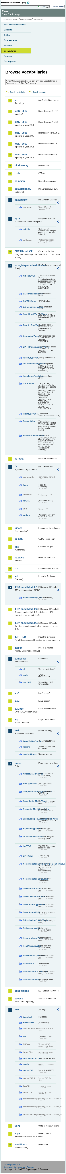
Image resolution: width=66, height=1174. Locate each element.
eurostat (19, 458)
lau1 (17, 693)
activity (26, 229)
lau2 (17, 701)
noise (18, 763)
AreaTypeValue (30, 783)
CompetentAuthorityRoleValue (30, 791)
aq (16, 100)
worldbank (21, 1144)
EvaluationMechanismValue (30, 809)
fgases (18, 528)
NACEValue (28, 383)
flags (25, 485)
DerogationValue (30, 336)
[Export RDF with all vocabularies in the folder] (58, 203)
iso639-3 (27, 846)
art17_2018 (21, 154)
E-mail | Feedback (12, 1164)
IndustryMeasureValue (30, 836)
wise (17, 1133)
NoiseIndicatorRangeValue (30, 879)
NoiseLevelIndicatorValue (30, 896)
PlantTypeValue (30, 414)
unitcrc (26, 515)
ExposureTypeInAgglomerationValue (30, 819)
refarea (26, 501)
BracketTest (28, 1022)
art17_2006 (21, 133)
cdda (17, 173)
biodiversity (21, 165)
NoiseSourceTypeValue (30, 904)
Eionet (15, 19)
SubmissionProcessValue (30, 971)
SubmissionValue (30, 979)
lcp (16, 719)
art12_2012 (21, 111)
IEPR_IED (20, 637)
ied (16, 576)
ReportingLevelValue (30, 938)
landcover (20, 658)
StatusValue (28, 963)
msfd (17, 730)
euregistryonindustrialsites (26, 265)
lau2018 (19, 708)
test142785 (28, 1070)
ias (16, 568)
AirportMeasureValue (30, 774)
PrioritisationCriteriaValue (30, 920)
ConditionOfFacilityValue (30, 314)
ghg (17, 546)
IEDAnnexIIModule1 (26, 587)
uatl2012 (27, 682)
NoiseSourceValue (30, 912)
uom (17, 1126)
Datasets (8, 30)
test (17, 1009)
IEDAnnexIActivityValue (30, 363)
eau (24, 1036)
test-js (26, 1064)
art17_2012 (21, 143)
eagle (25, 675)
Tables (7, 35)
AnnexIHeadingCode (30, 598)
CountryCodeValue (30, 325)
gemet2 (19, 539)
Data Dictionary (26, 19)
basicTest (27, 1017)
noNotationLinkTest (30, 1058)
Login (43, 7)
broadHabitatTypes (30, 741)
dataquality (21, 199)
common (20, 181)
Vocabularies (10, 51)
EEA (16, 2)
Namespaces (10, 61)
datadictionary (23, 189)
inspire (19, 647)
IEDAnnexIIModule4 (26, 623)
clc (24, 669)
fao (16, 466)
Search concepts (39, 92)
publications (22, 990)
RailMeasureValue (30, 928)
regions (26, 747)
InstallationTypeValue (30, 376)
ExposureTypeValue (30, 828)
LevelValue (28, 856)
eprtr (17, 218)
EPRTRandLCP (24, 251)
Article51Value (30, 276)
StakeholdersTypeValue (30, 955)
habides (19, 557)
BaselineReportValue (30, 294)
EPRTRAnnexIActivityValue (30, 347)
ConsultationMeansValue (30, 801)
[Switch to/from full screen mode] (48, 6)
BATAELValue (29, 301)
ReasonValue (29, 421)
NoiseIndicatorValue (30, 888)
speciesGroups (30, 754)
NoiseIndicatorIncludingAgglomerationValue (30, 864)
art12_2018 (21, 122)
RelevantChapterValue (30, 435)
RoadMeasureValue (30, 946)
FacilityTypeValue (30, 358)
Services (8, 56)
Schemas (8, 45)
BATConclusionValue (30, 307)
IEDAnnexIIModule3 (26, 609)
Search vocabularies (17, 92)
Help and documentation (14, 24)
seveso (19, 998)
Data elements (10, 40)
